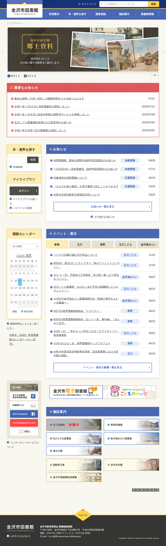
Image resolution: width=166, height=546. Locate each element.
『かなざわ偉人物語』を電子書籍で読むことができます (85, 186)
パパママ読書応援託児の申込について (75, 255)
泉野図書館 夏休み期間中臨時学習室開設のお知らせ (84, 160)
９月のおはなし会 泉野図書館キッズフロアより (82, 343)
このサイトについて (20, 535)
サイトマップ (89, 4)
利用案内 (54, 14)
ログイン (24, 190)
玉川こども (125, 244)
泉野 (102, 244)
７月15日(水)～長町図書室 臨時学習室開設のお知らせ (85, 169)
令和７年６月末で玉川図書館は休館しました (40, 130)
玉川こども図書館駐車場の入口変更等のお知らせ (42, 122)
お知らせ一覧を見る (102, 206)
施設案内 (124, 14)
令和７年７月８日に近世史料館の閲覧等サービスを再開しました (52, 114)
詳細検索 (18, 167)
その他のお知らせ (104, 217)
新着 (56, 244)
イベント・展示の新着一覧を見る (102, 367)
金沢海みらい (148, 244)
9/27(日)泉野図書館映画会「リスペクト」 (77, 311)
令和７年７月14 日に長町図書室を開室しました (42, 106)
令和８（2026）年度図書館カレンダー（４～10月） (23, 339)
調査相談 (101, 14)
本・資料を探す (77, 14)
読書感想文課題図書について (70, 177)
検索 (153, 4)
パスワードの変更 (22, 208)
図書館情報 (147, 14)
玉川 (79, 244)
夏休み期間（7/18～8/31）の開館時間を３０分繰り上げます (49, 98)
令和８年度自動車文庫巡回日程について (76, 194)
